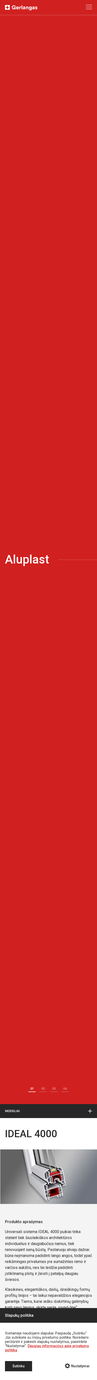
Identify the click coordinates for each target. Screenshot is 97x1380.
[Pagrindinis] (21, 9)
